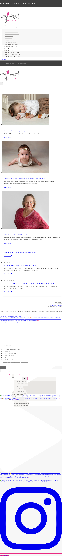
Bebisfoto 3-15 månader (12, 34)
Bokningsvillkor (9, 355)
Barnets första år (10, 42)
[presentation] (32, 109)
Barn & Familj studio (11, 32)
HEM (5, 25)
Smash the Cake (9, 40)
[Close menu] (0, 370)
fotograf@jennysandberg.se (56, 305)
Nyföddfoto (9, 36)
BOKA (4, 59)
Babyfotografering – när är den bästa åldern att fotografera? (25, 178)
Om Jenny (6, 357)
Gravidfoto (8, 38)
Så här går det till (10, 347)
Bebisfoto (7, 175)
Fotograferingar (17, 379)
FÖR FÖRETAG (15, 399)
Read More (8, 137)
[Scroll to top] (1, 367)
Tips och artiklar (9, 345)
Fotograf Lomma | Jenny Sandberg (15, 235)
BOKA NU (14, 373)
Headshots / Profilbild (12, 52)
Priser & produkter (11, 46)
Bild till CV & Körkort (11, 44)
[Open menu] (1, 83)
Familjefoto (8, 249)
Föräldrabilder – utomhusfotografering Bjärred (20, 252)
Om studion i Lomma (10, 353)
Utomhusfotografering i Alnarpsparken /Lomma (20, 265)
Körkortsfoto (8, 359)
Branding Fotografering (13, 54)
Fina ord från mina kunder (12, 349)
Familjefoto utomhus (11, 30)
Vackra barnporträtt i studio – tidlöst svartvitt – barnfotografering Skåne (29, 283)
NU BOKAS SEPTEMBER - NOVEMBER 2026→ (19, 4)
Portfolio (6, 351)
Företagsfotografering (12, 56)
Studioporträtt (9, 231)
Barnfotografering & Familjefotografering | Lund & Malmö (15, 362)
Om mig (6, 48)
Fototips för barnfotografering (14, 131)
